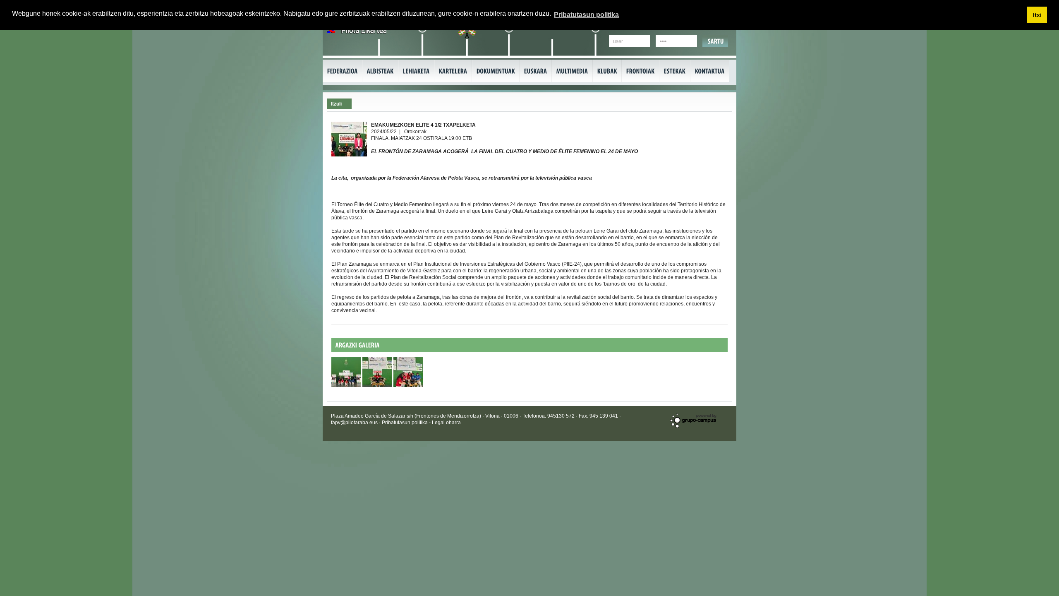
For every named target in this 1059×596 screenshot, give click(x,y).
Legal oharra (446, 422)
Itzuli (336, 104)
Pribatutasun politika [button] (586, 14)
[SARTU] (716, 41)
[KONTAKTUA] (709, 71)
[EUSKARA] (536, 71)
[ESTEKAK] (674, 71)
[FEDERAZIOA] (342, 71)
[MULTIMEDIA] (572, 71)
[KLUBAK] (607, 71)
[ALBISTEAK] (380, 71)
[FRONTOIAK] (640, 71)
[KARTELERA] (453, 71)
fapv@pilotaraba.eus (354, 422)
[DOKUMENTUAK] (496, 71)
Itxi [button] (1037, 15)
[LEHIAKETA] (416, 71)
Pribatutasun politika (405, 422)
